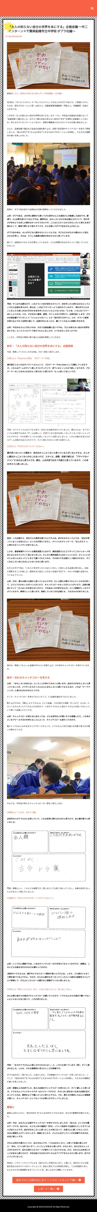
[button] (92, 8)
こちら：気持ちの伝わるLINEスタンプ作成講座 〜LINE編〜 (38, 93)
